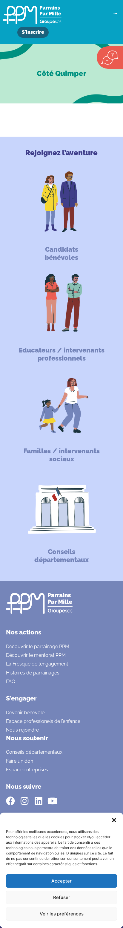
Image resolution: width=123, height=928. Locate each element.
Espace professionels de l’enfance (43, 721)
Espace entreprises (27, 770)
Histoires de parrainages (32, 673)
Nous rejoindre (22, 730)
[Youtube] (52, 800)
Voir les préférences (62, 914)
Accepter (61, 881)
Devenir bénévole (25, 712)
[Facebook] (10, 800)
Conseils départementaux (34, 752)
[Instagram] (24, 800)
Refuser (61, 897)
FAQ (10, 681)
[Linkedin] (38, 800)
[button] (114, 820)
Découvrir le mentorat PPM (36, 655)
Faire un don (19, 761)
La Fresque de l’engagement (37, 664)
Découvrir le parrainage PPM (37, 646)
